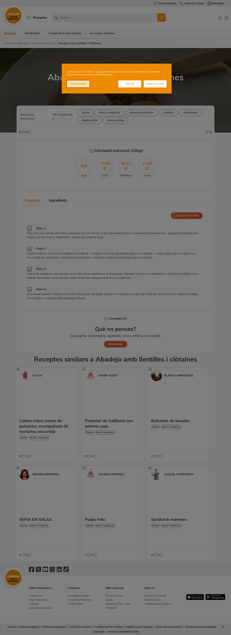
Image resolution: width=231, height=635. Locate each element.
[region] (117, 79)
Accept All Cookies (155, 83)
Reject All (129, 83)
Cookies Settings (78, 83)
